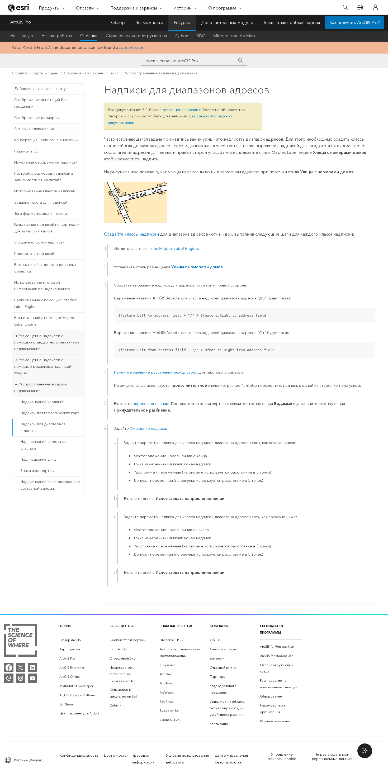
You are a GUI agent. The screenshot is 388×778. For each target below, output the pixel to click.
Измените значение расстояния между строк (155, 372)
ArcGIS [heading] (65, 626)
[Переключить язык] (360, 7)
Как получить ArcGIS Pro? (354, 22)
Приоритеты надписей (34, 253)
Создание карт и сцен (83, 73)
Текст (113, 73)
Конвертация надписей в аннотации (46, 140)
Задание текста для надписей (40, 202)
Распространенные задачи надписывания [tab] (40, 387)
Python (181, 35)
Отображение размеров (36, 118)
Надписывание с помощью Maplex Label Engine (44, 321)
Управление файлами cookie (281, 756)
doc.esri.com (133, 47)
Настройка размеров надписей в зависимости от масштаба (43, 176)
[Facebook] (8, 667)
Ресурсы (182, 22)
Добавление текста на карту (40, 89)
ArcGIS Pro (20, 22)
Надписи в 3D (26, 151)
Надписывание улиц (38, 459)
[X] (20, 667)
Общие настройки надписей (39, 242)
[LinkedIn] (32, 667)
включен (170, 248)
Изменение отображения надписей (46, 162)
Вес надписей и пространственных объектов (45, 268)
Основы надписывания (34, 129)
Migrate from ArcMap (234, 35)
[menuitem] (80, 640)
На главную (21, 35)
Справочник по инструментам (136, 35)
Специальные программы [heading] (272, 629)
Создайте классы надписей (131, 234)
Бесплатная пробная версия (292, 22)
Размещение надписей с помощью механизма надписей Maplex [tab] (42, 366)
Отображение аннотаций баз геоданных (40, 103)
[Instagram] (20, 678)
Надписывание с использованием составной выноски (50, 485)
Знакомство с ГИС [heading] (176, 626)
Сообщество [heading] (122, 626)
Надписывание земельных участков (44, 445)
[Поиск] (345, 7)
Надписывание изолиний (42, 402)
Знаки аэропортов (37, 471)
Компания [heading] (219, 626)
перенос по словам (151, 403)
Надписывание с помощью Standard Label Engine (45, 303)
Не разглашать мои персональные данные (332, 756)
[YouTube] (32, 678)
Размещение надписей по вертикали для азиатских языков (46, 227)
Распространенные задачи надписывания (160, 73)
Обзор (118, 22)
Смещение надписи (148, 428)
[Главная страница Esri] (19, 7)
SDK (201, 35)
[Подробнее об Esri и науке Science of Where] (20, 641)
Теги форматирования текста (40, 213)
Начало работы (56, 35)
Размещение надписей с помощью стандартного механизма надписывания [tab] (46, 342)
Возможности (149, 22)
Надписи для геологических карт (50, 413)
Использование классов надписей (44, 191)
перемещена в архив (178, 109)
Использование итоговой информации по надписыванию (42, 285)
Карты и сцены (45, 73)
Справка (88, 35)
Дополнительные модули (227, 22)
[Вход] (375, 7)
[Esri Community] (8, 678)
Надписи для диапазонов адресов (43, 427)
